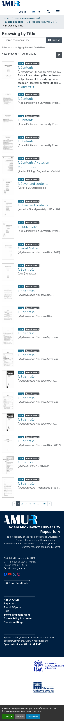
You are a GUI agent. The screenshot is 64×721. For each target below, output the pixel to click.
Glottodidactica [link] (14, 21)
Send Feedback (18, 583)
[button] (11, 3)
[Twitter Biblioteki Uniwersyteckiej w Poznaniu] (14, 574)
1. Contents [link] (26, 67)
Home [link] (5, 18)
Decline (20, 716)
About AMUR (11, 599)
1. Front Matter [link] (28, 248)
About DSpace (12, 607)
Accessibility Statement (19, 618)
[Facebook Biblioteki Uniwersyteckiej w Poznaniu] (5, 574)
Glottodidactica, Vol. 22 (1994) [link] (42, 21)
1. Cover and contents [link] (33, 184)
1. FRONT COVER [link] (29, 227)
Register (9, 603)
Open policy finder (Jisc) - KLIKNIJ (22, 644)
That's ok (8, 716)
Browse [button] (55, 40)
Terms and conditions (17, 614)
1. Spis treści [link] (26, 269)
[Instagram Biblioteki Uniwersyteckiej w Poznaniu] (18, 574)
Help (6, 611)
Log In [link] (22, 11)
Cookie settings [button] (13, 622)
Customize (33, 716)
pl (39, 11)
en (33, 11)
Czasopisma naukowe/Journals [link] (27, 18)
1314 (43, 503)
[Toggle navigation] (57, 12)
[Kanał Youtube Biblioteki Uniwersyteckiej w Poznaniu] (10, 574)
